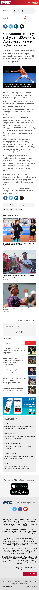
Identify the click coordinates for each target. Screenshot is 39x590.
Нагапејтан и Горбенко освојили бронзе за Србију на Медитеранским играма (14, 380)
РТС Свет (28, 548)
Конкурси (12, 569)
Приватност (7, 581)
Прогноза (9, 326)
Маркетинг (19, 567)
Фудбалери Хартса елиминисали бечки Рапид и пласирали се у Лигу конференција (13, 361)
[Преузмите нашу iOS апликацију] (19, 486)
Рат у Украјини (23, 523)
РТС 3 (21, 548)
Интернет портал (24, 569)
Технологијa (16, 540)
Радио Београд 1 (15, 557)
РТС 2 (14, 548)
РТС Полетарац (23, 553)
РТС (4, 567)
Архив (19, 563)
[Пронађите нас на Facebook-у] (20, 509)
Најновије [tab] (7, 338)
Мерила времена (9, 523)
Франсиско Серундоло (13, 209)
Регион (21, 519)
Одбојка (5, 531)
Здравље (15, 541)
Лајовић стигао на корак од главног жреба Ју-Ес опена (13, 389)
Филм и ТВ (24, 541)
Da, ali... (6, 423)
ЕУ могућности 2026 (19, 526)
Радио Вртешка (17, 562)
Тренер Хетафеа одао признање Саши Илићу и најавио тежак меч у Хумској (14, 371)
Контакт (10, 567)
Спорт (8, 530)
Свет (28, 519)
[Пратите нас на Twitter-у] (14, 509)
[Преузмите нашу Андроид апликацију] (19, 492)
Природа (5, 543)
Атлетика (32, 531)
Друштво (21, 521)
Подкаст (32, 524)
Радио (5, 557)
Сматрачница (22, 524)
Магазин (9, 538)
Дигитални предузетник (20, 543)
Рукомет (14, 531)
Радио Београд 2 (30, 557)
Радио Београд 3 (11, 559)
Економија (31, 521)
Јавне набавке (30, 567)
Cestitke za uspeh (10, 453)
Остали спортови (19, 533)
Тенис (31, 530)
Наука (33, 541)
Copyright (17, 581)
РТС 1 (8, 548)
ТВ (3, 548)
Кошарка (23, 530)
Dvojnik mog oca (10, 433)
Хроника (13, 521)
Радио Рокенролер (21, 560)
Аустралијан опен (26, 205)
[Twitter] (11, 26)
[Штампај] (22, 26)
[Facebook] (5, 26)
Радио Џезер (29, 562)
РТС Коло (15, 552)
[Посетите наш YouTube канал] (25, 509)
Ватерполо (23, 531)
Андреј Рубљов (10, 205)
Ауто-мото (7, 533)
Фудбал (15, 530)
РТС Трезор (25, 552)
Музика (7, 540)
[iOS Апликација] (19, 406)
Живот (17, 538)
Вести (5, 519)
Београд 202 (24, 559)
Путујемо (26, 540)
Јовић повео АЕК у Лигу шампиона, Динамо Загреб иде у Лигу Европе (14, 350)
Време (32, 523)
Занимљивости (27, 538)
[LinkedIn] (16, 26)
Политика (13, 519)
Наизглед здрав (25, 545)
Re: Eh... (6, 463)
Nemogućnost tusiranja (12, 443)
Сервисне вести (9, 524)
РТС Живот (25, 550)
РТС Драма (15, 550)
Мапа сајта (30, 574)
